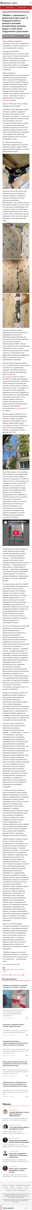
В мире (6, 1187)
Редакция (8, 1190)
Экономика (19, 1185)
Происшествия (26, 1185)
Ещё (26, 1208)
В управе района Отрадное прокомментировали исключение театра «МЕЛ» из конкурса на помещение (15, 1043)
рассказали (6, 100)
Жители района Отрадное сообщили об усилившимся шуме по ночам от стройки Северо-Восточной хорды (15, 1063)
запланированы (8, 425)
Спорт (26, 1187)
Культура (19, 1187)
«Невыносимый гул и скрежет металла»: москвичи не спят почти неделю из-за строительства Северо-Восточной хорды (15, 1084)
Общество (22, 7)
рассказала (9, 377)
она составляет (20, 408)
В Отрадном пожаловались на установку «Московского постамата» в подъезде (15, 986)
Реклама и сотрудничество (19, 1190)
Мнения (7, 1104)
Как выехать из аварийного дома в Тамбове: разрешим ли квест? (13, 1025)
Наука (12, 1187)
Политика (9, 7)
